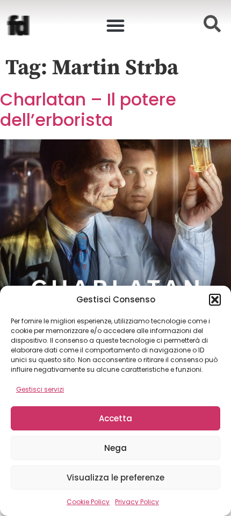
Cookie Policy (88, 501)
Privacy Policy (137, 501)
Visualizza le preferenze (115, 477)
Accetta (115, 418)
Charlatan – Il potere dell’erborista (88, 109)
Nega (115, 448)
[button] (215, 299)
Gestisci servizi (40, 389)
